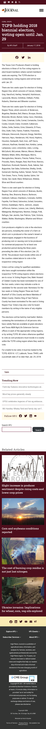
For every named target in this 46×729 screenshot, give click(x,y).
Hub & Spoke (26, 718)
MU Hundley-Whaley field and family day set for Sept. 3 (23, 409)
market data (30, 683)
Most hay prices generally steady (16, 394)
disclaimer (27, 704)
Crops (9, 22)
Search (38, 430)
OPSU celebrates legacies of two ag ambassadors (23, 401)
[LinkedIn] (29, 57)
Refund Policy (23, 724)
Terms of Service (11, 723)
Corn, (4, 22)
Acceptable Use (34, 723)
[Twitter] (23, 57)
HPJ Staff (13, 45)
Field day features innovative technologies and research (23, 387)
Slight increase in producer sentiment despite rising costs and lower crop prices (23, 489)
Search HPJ (7, 425)
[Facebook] (17, 57)
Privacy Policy (23, 723)
